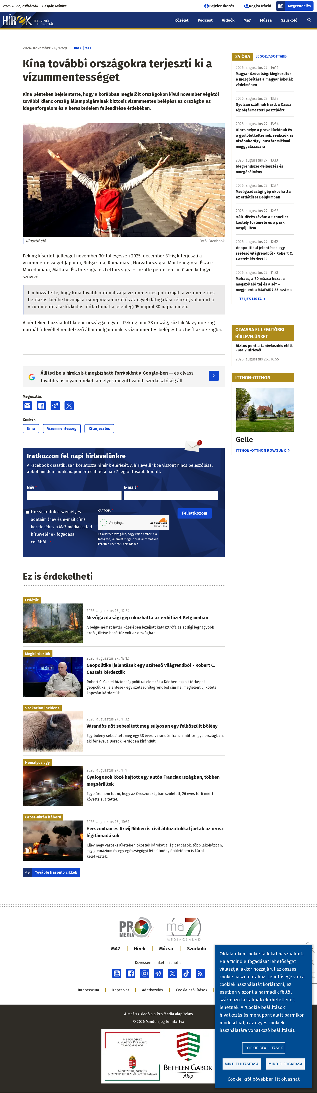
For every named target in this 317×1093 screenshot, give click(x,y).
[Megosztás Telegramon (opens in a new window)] (55, 405)
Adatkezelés (152, 990)
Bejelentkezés (221, 6)
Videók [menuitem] (228, 20)
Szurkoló (196, 948)
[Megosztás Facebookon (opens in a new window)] (41, 405)
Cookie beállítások (191, 990)
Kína (31, 428)
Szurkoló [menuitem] (289, 20)
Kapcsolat (120, 990)
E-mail (130, 487)
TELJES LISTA (250, 299)
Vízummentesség (62, 428)
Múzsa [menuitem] (266, 20)
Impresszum (88, 990)
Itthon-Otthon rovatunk (261, 450)
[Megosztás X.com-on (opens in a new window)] (69, 405)
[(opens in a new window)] (116, 973)
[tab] (242, 57)
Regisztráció (260, 6)
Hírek (139, 948)
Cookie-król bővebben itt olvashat (264, 1079)
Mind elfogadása (285, 1064)
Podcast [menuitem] (205, 20)
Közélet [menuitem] (181, 20)
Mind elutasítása (242, 1064)
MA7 (115, 948)
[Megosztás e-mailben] (27, 405)
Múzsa (166, 948)
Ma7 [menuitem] (247, 20)
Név (30, 487)
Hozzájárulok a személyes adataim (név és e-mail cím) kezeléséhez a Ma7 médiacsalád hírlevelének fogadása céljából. (61, 527)
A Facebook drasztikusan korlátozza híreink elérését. (78, 465)
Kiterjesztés (99, 428)
